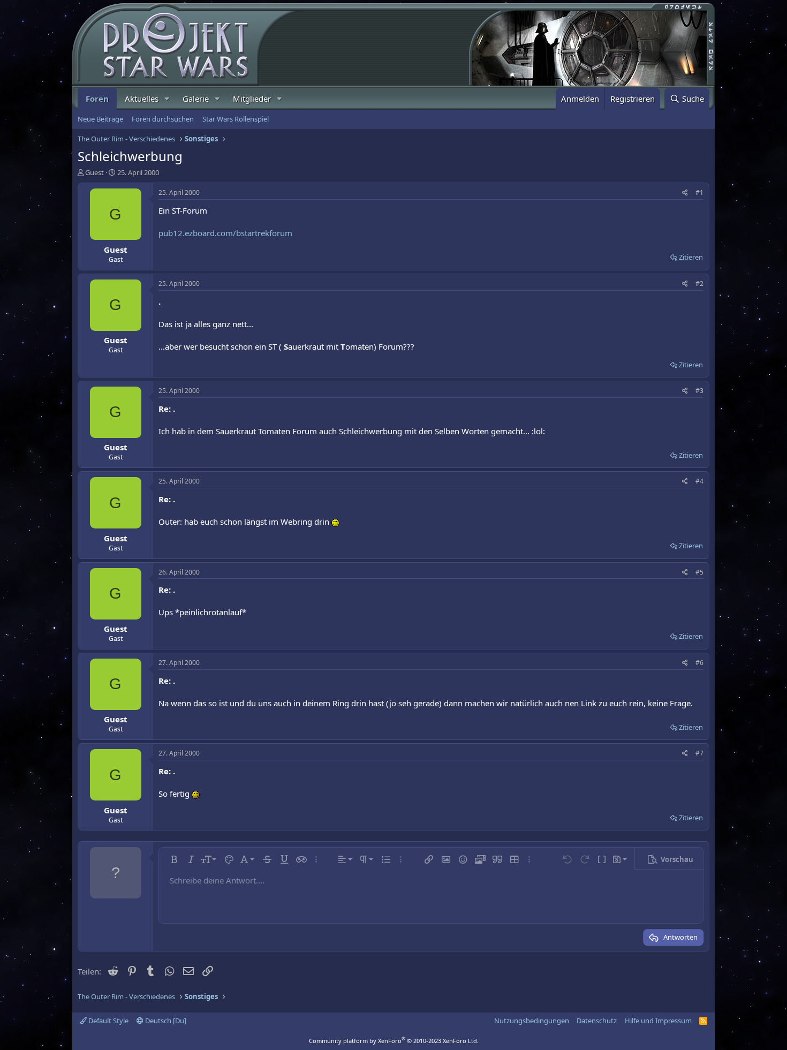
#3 (699, 390)
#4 (699, 481)
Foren (97, 98)
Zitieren (691, 257)
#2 (699, 283)
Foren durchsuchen (163, 119)
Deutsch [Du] (164, 1020)
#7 (699, 753)
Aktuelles (141, 98)
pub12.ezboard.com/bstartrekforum (225, 233)
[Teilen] (685, 193)
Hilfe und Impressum (658, 1020)
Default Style (107, 1020)
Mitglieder (252, 98)
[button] (167, 99)
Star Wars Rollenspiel (235, 119)
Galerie (196, 98)
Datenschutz (597, 1020)
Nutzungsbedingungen (531, 1020)
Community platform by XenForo (394, 1041)
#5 (699, 572)
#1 (699, 192)
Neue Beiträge (100, 119)
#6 (699, 662)
